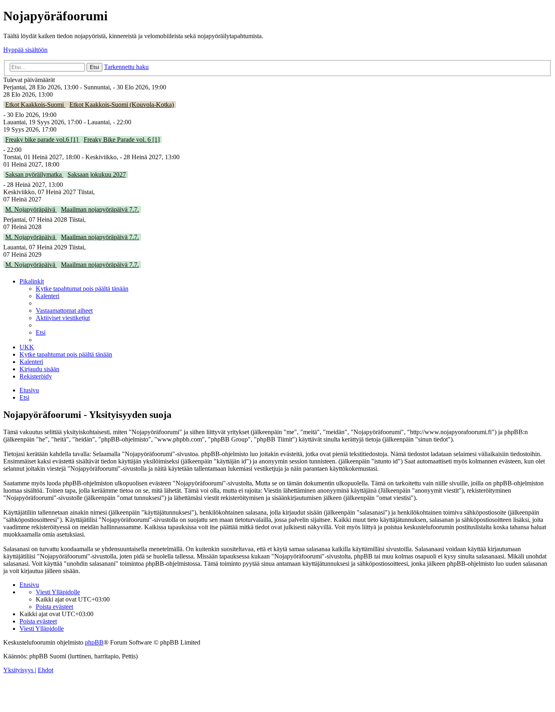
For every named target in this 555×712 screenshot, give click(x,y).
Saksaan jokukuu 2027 (96, 174)
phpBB (94, 642)
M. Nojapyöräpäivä (31, 209)
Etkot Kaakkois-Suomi (35, 104)
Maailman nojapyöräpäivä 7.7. (100, 209)
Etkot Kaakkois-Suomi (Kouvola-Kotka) (121, 104)
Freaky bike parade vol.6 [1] (42, 139)
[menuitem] (82, 288)
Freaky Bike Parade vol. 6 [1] (122, 139)
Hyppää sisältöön (25, 49)
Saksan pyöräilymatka (34, 174)
